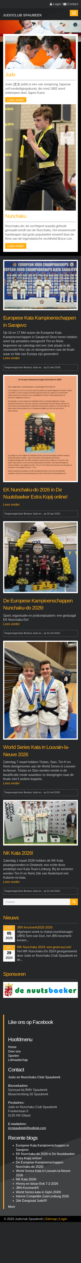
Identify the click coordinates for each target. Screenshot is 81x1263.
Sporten (13, 1055)
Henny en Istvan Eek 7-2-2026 (37, 1183)
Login (57, 4)
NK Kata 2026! (26, 1179)
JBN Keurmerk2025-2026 (34, 927)
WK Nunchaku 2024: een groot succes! (44, 947)
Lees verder (15, 100)
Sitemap (51, 1219)
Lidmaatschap (18, 1060)
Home (12, 1047)
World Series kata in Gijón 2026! (38, 1192)
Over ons (14, 1051)
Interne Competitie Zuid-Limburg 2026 (42, 1196)
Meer (11, 1206)
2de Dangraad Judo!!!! (31, 1200)
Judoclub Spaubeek (22, 15)
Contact (72, 4)
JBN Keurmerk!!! (27, 1187)
